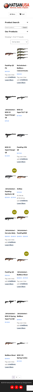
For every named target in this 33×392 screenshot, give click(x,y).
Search (25, 27)
